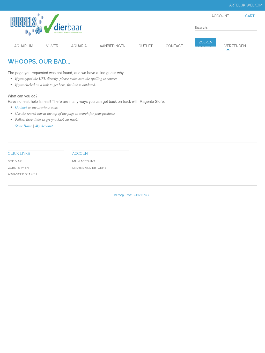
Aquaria (79, 46)
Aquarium (23, 46)
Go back (21, 107)
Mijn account (83, 161)
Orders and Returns (89, 168)
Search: (201, 27)
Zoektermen (18, 168)
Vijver (52, 46)
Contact (174, 46)
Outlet (145, 46)
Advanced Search (22, 174)
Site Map (14, 161)
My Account (44, 125)
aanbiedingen (113, 46)
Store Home (23, 125)
